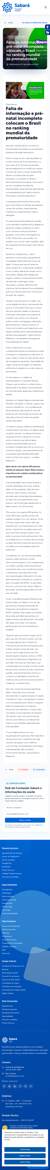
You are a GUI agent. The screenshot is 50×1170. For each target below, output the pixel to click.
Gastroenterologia (9, 900)
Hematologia (7, 903)
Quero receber (25, 820)
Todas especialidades (10, 913)
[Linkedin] (15, 1086)
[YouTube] (31, 1086)
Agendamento (7, 1006)
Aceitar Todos (25, 1162)
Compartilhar (40, 770)
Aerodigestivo (7, 890)
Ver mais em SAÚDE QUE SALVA (34, 23)
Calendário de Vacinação (11, 986)
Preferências (25, 1149)
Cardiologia (6, 893)
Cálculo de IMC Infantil (11, 980)
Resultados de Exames (10, 1013)
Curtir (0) (24, 770)
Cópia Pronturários (9, 940)
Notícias (5, 969)
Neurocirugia (7, 907)
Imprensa (5, 933)
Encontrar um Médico (10, 877)
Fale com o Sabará (39, 1166)
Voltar (10, 23)
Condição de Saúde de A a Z (13, 966)
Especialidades (7, 1016)
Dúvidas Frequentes (9, 1009)
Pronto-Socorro (8, 870)
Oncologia (6, 910)
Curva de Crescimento (10, 976)
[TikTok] (20, 1086)
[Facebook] (4, 1086)
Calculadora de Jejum (10, 983)
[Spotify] (25, 1086)
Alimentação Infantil (10, 973)
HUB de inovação (9, 930)
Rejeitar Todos (25, 1156)
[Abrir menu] (45, 7)
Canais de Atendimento (11, 926)
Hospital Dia (6, 863)
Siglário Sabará (7, 993)
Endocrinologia (8, 896)
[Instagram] (9, 1086)
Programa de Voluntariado (12, 943)
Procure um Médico (10, 1020)
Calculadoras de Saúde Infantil (13, 990)
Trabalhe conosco (9, 947)
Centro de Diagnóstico (11, 856)
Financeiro (6, 953)
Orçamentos (7, 936)
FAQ (3, 950)
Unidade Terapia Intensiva (11, 874)
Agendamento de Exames (12, 853)
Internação (6, 867)
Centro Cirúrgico (8, 860)
